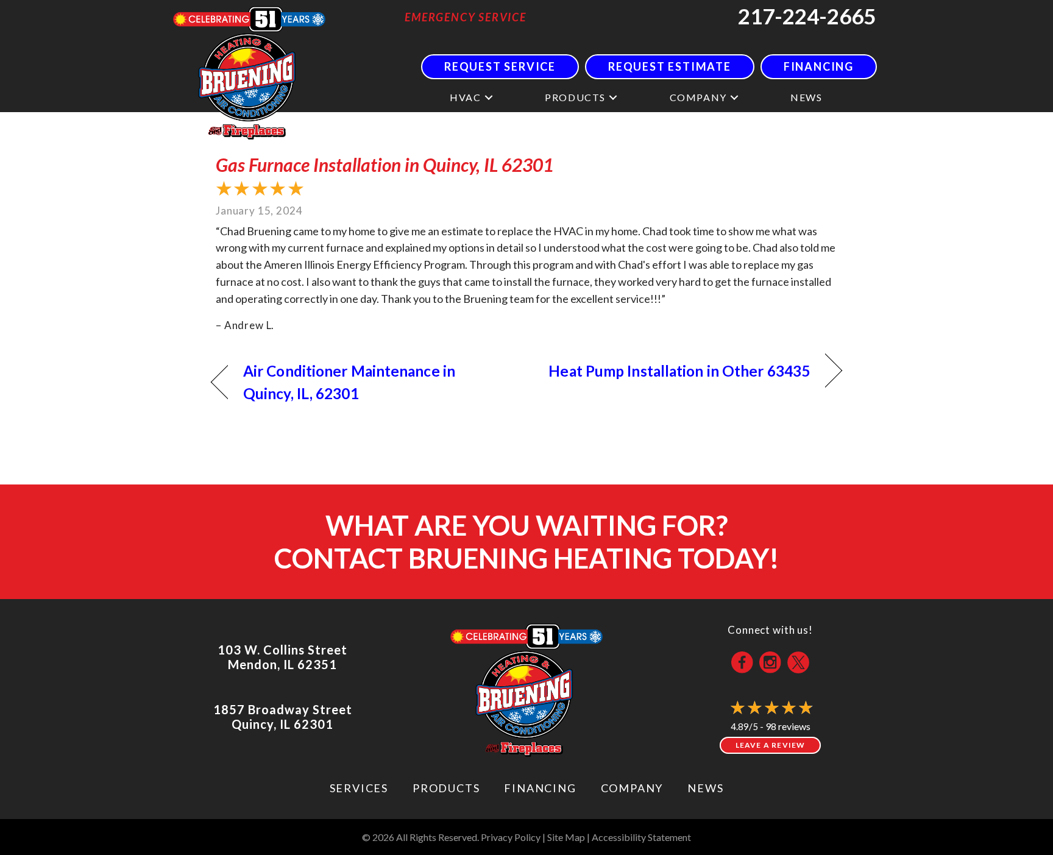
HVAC (465, 97)
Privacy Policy (511, 837)
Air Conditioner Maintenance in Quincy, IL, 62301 (349, 382)
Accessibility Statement (641, 837)
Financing (540, 788)
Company (698, 97)
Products (575, 97)
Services (359, 788)
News (806, 97)
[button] (488, 97)
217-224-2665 (807, 16)
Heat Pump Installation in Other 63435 (679, 371)
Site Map (566, 837)
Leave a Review (771, 745)
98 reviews (787, 726)
